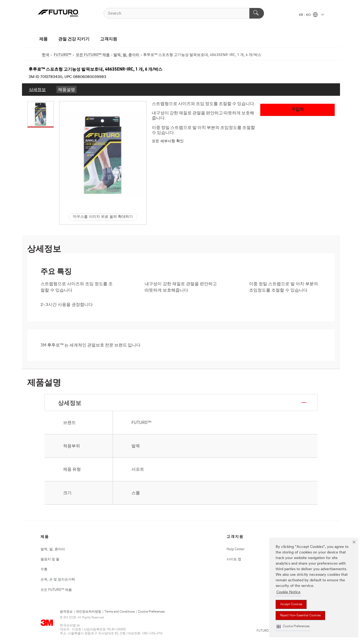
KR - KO (305, 15)
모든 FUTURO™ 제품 (56, 589)
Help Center (236, 549)
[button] (293, 626)
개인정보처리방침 (88, 611)
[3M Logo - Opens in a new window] (58, 13)
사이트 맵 (234, 559)
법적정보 (66, 611)
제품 (43, 38)
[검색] (256, 13)
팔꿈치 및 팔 (50, 559)
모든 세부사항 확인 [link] (168, 141)
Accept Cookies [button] (291, 604)
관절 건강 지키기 (74, 38)
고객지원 (108, 38)
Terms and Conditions (119, 611)
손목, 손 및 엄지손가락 (58, 579)
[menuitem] (37, 89)
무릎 (44, 569)
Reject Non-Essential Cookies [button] (300, 615)
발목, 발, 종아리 (53, 549)
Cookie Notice (288, 592)
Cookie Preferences (151, 611)
